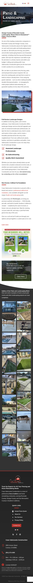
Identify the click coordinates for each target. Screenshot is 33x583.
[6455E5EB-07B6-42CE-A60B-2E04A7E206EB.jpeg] (24, 420)
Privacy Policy (19, 520)
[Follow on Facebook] (16, 534)
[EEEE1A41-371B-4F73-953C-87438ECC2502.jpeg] (24, 326)
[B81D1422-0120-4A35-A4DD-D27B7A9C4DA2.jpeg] (24, 381)
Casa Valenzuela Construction (12, 576)
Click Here (21, 276)
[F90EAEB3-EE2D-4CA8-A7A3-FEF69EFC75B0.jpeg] (24, 310)
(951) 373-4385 (10, 552)
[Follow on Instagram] (20, 534)
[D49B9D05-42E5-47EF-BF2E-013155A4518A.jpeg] (24, 342)
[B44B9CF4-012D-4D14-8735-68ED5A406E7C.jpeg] (9, 384)
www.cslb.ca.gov (11, 567)
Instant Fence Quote (21, 511)
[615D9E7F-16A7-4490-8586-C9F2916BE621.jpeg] (9, 424)
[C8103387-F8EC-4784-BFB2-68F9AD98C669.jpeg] (24, 361)
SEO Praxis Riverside (19, 581)
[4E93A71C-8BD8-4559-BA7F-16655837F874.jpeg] (24, 436)
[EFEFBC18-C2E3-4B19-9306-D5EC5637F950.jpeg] (9, 322)
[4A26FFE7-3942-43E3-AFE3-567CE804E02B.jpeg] (9, 439)
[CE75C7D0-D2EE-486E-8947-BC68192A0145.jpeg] (9, 349)
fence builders (14, 493)
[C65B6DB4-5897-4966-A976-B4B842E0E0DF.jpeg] (9, 364)
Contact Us (16, 525)
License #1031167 (11, 565)
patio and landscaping (13, 195)
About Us (17, 514)
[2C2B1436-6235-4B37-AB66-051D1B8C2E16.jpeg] (24, 452)
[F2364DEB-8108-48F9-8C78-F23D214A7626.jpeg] (9, 306)
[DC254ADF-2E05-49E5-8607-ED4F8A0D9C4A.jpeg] (9, 338)
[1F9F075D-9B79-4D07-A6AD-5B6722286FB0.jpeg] (9, 451)
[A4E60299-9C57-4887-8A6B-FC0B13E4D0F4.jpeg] (24, 401)
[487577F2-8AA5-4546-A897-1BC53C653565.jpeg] (9, 404)
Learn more (5, 224)
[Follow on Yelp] (13, 534)
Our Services (18, 517)
